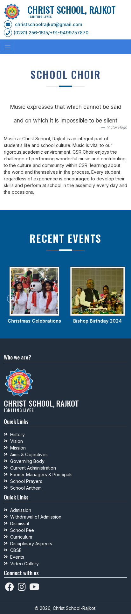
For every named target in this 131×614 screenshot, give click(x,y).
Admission (20, 510)
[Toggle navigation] (7, 47)
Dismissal (19, 523)
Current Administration (33, 468)
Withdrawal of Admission (35, 517)
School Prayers (26, 481)
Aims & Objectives (29, 454)
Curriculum (21, 537)
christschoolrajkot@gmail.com (48, 24)
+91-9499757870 (69, 32)
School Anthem (26, 488)
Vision (16, 441)
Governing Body (27, 461)
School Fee (22, 530)
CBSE (16, 550)
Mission (18, 447)
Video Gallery (24, 563)
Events (17, 557)
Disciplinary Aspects (31, 543)
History (17, 434)
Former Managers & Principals (41, 474)
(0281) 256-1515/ (32, 32)
